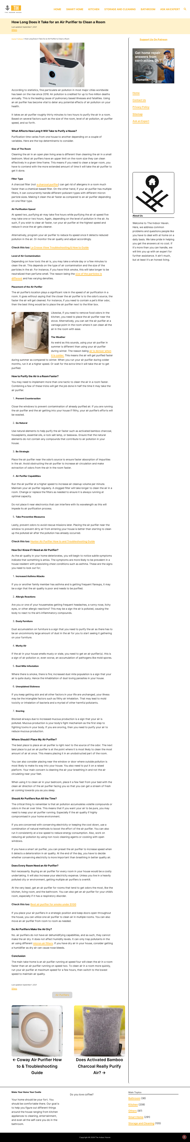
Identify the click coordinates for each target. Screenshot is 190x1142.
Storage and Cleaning (141, 1123)
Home (14, 39)
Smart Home (135, 1117)
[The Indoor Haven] (25, 9)
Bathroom (134, 1098)
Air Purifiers (62, 994)
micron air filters (43, 943)
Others (14, 30)
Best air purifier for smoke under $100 (53, 904)
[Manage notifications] (184, 1137)
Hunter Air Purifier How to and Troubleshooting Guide (62, 541)
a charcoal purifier (47, 184)
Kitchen (133, 1104)
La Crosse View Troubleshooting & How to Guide (59, 247)
